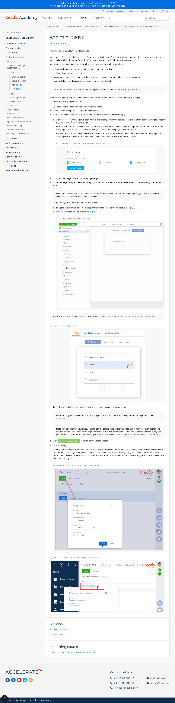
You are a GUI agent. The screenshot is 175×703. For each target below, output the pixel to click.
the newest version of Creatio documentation (100, 6)
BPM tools (10, 139)
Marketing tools (13, 143)
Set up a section (19, 81)
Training (83, 17)
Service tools (12, 152)
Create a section (19, 77)
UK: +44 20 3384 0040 (124, 683)
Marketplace (133, 11)
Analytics (11, 61)
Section (139, 26)
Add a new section (58, 629)
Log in (167, 11)
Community (120, 11)
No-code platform (14, 43)
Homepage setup (17, 97)
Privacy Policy (45, 700)
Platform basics (13, 48)
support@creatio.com (160, 683)
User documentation (70, 26)
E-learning (64, 17)
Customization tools (91, 26)
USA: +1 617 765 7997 (124, 678)
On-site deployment (15, 161)
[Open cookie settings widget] (4, 698)
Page (11, 93)
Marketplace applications (18, 133)
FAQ (11, 105)
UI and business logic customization (117, 26)
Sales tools (11, 148)
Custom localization (16, 129)
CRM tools (10, 53)
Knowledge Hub (147, 11)
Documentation (52, 26)
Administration (13, 157)
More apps (11, 166)
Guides (47, 17)
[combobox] (58, 44)
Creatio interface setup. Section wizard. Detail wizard (73, 652)
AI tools (10, 114)
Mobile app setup (15, 125)
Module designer (144, 434)
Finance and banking (16, 170)
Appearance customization (19, 121)
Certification (103, 17)
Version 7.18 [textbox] (57, 43)
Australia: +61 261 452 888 (126, 688)
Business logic (16, 101)
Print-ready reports (15, 118)
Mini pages (126, 89)
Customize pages (57, 634)
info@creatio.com (158, 678)
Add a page (17, 85)
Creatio (110, 11)
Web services (13, 110)
